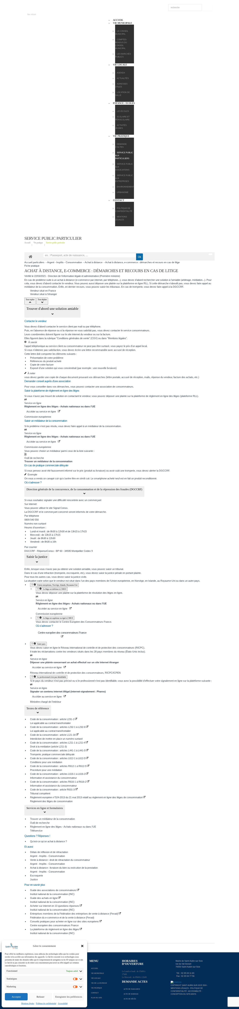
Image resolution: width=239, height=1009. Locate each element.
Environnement (125, 187)
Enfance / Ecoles (124, 103)
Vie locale (120, 65)
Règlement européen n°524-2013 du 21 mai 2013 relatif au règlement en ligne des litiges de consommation (86, 797)
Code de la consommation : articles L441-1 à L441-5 (58, 750)
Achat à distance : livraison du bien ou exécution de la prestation (64, 867)
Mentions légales (27, 1003)
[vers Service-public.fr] (210, 254)
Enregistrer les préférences (68, 996)
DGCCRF (178, 286)
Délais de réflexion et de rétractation (49, 852)
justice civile (79, 576)
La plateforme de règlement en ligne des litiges (55, 929)
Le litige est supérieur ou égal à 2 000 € (57, 618)
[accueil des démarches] (30, 256)
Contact (118, 200)
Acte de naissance (132, 989)
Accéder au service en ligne (42, 411)
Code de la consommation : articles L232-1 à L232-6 (58, 727)
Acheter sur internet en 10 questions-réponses (55, 905)
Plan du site (96, 998)
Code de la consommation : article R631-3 (52, 789)
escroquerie (72, 573)
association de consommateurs (116, 386)
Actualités (123, 78)
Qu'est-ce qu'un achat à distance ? (48, 841)
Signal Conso (60, 508)
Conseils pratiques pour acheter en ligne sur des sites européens (64, 921)
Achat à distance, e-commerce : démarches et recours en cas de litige (142, 262)
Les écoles (123, 111)
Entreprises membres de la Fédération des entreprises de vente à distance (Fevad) (74, 913)
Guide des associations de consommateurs (53, 890)
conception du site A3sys (183, 994)
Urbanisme (122, 192)
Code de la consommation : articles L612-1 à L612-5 (58, 758)
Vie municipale (122, 23)
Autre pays (41, 644)
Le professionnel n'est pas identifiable (51, 677)
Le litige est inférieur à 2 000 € (54, 589)
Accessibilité (63, 1003)
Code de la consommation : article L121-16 (53, 734)
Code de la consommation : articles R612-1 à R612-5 (58, 766)
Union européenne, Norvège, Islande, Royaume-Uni (56, 585)
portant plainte (133, 573)
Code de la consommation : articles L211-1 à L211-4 (58, 742)
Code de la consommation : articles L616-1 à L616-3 (58, 774)
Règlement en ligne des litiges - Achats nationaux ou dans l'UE (63, 826)
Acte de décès (130, 999)
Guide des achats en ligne (44, 898)
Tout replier (30, 299)
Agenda (121, 73)
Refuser (40, 996)
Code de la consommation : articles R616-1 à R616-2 (58, 781)
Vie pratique (121, 136)
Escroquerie (36, 875)
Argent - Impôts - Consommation (65, 262)
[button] (82, 946)
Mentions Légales (180, 988)
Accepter (16, 996)
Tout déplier (42, 299)
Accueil (118, 20)
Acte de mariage (131, 994)
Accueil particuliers (34, 262)
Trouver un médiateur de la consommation (52, 818)
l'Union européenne (120, 580)
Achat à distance (94, 262)
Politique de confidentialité (46, 1003)
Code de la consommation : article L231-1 (52, 719)
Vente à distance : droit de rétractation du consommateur (60, 860)
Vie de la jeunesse (99, 983)
